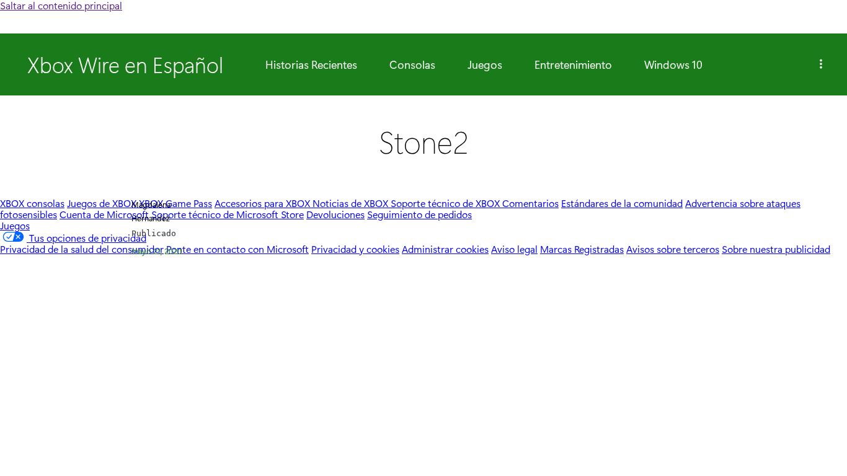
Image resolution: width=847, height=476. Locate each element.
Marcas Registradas (582, 248)
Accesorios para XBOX (264, 202)
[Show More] (821, 64)
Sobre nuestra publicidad (776, 248)
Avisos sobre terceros (672, 248)
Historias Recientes (311, 64)
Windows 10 (673, 64)
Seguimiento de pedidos (419, 214)
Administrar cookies (445, 248)
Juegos (485, 64)
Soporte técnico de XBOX (446, 202)
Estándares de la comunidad (622, 202)
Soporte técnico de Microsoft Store (227, 214)
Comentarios (530, 202)
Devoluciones (335, 214)
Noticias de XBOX (352, 202)
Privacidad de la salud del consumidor (82, 248)
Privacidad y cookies (355, 248)
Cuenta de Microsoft (104, 214)
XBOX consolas (32, 202)
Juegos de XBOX (103, 202)
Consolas (412, 64)
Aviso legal (514, 248)
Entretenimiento (573, 64)
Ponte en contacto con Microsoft (237, 248)
